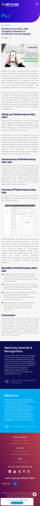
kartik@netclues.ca (20, 454)
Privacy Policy (27, 497)
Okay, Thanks (17, 502)
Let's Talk (6, 484)
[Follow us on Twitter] (19, 471)
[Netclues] (10, 6)
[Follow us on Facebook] (24, 471)
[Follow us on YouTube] (14, 471)
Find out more (23, 500)
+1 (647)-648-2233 (20, 451)
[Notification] (35, 494)
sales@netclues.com (20, 443)
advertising (15, 95)
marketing (17, 287)
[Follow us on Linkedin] (10, 471)
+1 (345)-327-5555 (20, 440)
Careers (10, 497)
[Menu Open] (37, 4)
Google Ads (21, 140)
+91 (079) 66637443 (20, 462)
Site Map (17, 497)
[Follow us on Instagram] (28, 471)
